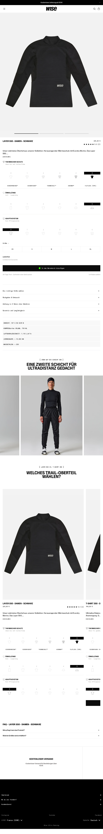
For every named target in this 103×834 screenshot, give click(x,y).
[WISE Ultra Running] (51, 9)
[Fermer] (100, 2)
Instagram (5, 815)
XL (90, 249)
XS (12, 249)
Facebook (98, 815)
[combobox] (15, 820)
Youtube (52, 815)
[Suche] (94, 9)
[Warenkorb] (98, 8)
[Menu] (4, 8)
